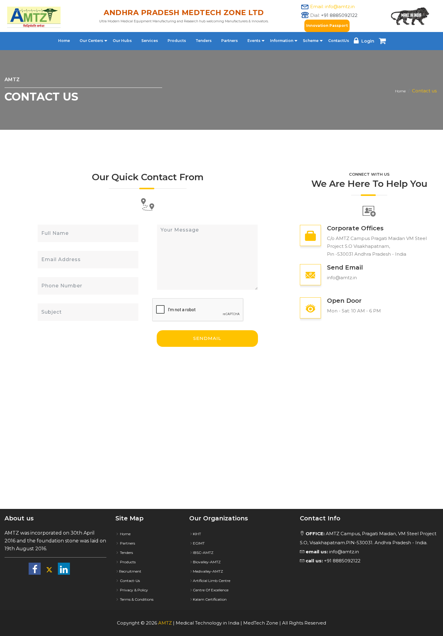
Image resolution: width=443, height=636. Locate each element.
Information (281, 40)
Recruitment (130, 571)
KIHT (197, 534)
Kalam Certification (210, 599)
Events (253, 40)
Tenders (204, 40)
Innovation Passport (327, 25)
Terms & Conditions (136, 599)
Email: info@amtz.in (332, 6)
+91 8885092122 (339, 15)
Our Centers (91, 40)
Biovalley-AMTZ (207, 562)
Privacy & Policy (133, 590)
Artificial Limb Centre (211, 580)
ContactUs (338, 40)
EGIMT (199, 543)
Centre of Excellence (210, 590)
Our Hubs (122, 40)
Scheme (311, 40)
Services (149, 40)
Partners (229, 40)
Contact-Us (129, 580)
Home (64, 40)
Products (177, 40)
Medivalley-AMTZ (208, 571)
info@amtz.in (342, 277)
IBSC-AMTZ (203, 552)
